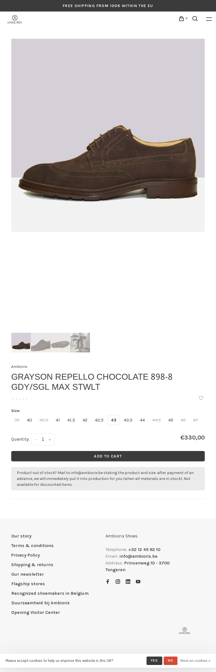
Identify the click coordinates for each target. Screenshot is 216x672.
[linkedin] (128, 582)
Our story (21, 536)
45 (170, 420)
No (170, 660)
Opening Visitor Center (35, 612)
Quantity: (20, 439)
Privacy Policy (25, 555)
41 (58, 420)
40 (29, 420)
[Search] (195, 19)
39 (16, 420)
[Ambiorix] (185, 631)
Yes (154, 660)
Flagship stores (28, 583)
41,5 (71, 420)
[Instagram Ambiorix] (118, 582)
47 (195, 420)
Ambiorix (19, 366)
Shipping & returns (32, 564)
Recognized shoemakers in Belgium (50, 593)
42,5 (99, 420)
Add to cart (108, 456)
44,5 (156, 420)
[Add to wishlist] (201, 398)
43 (113, 420)
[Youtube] (138, 582)
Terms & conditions (32, 545)
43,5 (128, 420)
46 (183, 420)
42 (84, 420)
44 (142, 420)
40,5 (43, 420)
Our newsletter (27, 574)
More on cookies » (195, 661)
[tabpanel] (108, 135)
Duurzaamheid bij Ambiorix (40, 602)
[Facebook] (107, 582)
